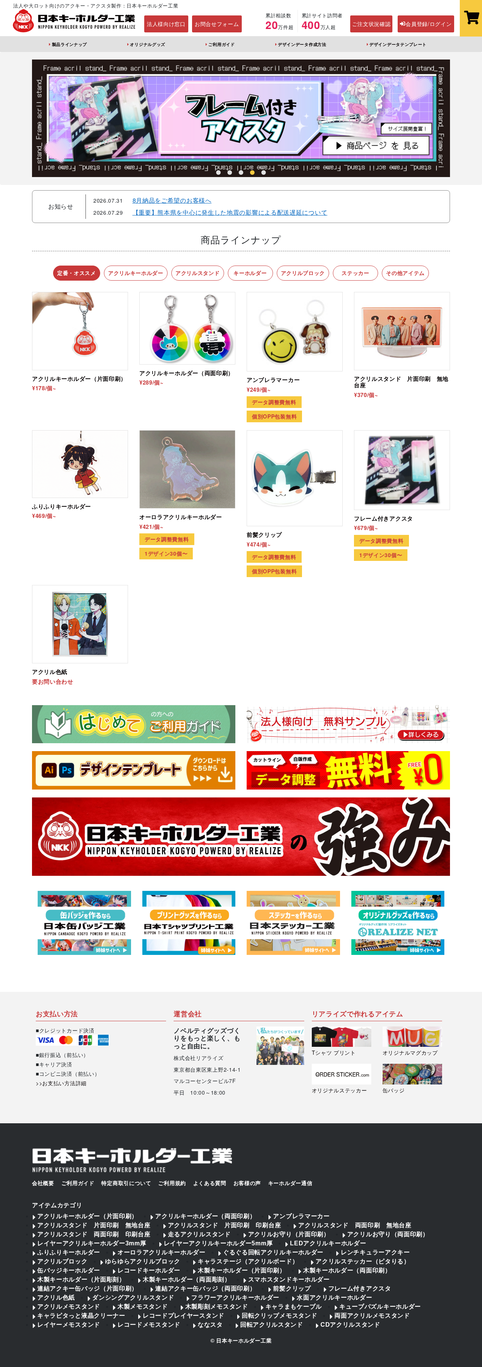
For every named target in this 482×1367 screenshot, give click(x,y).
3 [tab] (241, 173)
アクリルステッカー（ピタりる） (363, 1261)
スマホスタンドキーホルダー (289, 1279)
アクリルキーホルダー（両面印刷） (205, 1216)
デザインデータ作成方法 (302, 44)
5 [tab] (263, 173)
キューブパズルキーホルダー (380, 1306)
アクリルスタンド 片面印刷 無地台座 (94, 1225)
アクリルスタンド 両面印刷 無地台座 (355, 1225)
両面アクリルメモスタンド (372, 1315)
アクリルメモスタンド (68, 1306)
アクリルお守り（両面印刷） (388, 1234)
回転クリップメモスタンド (279, 1315)
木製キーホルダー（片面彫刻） (81, 1279)
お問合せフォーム (217, 23)
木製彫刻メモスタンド (216, 1306)
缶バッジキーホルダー (68, 1270)
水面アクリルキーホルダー (334, 1297)
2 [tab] (229, 173)
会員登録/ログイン (428, 23)
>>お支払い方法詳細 (61, 1083)
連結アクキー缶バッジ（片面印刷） (87, 1288)
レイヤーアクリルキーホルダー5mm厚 (218, 1243)
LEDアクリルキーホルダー (328, 1243)
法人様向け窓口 (166, 23)
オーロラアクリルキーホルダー (161, 1252)
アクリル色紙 (56, 1297)
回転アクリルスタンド (271, 1324)
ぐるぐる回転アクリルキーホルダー (273, 1252)
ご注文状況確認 (371, 23)
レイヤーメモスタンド (68, 1324)
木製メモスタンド (142, 1306)
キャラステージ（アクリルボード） (248, 1261)
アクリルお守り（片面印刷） (289, 1234)
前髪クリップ (292, 1288)
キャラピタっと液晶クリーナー (81, 1315)
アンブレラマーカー (301, 1216)
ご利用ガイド (221, 44)
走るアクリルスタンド (199, 1234)
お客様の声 (247, 1183)
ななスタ (210, 1324)
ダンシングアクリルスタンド (133, 1297)
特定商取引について (126, 1183)
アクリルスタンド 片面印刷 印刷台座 (224, 1225)
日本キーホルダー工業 (244, 1341)
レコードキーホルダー (148, 1270)
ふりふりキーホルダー (68, 1252)
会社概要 (43, 1183)
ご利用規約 (172, 1183)
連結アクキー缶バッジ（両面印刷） (205, 1288)
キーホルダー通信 (290, 1183)
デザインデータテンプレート (398, 44)
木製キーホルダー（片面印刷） (242, 1270)
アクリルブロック (62, 1261)
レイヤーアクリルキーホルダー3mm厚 (91, 1243)
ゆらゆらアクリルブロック (142, 1261)
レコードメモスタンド (148, 1324)
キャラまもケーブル (293, 1306)
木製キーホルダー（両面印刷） (347, 1270)
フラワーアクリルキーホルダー (235, 1297)
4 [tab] (252, 173)
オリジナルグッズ (147, 44)
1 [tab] (218, 173)
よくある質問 (209, 1183)
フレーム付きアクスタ (359, 1288)
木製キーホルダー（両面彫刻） (187, 1279)
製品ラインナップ (69, 44)
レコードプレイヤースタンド (183, 1315)
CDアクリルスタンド (350, 1324)
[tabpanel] (241, 118)
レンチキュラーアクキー (375, 1252)
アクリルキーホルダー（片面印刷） (87, 1216)
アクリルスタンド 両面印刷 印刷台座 (94, 1234)
